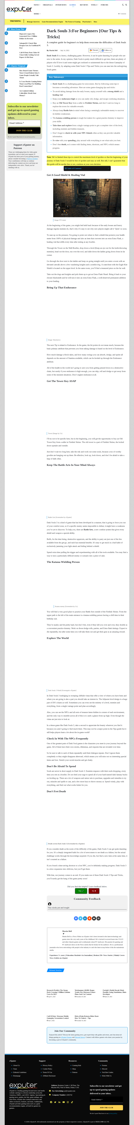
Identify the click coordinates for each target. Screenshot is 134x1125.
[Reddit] (89, 918)
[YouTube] (64, 1103)
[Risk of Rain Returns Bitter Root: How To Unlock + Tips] (87, 1007)
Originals (48, 5)
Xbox (95, 22)
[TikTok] (72, 1103)
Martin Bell (52, 50)
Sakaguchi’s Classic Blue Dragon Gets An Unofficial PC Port (30, 45)
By (48, 50)
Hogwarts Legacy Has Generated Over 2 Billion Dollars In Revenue (28, 36)
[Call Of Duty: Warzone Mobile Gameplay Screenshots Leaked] (59, 1007)
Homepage (16, 1077)
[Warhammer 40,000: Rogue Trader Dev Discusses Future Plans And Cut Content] (87, 981)
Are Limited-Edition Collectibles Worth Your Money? (27, 93)
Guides (72, 5)
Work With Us (106, 1077)
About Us (16, 1066)
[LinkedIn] (85, 918)
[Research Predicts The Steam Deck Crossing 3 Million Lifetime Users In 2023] (59, 981)
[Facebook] (76, 918)
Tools (94, 5)
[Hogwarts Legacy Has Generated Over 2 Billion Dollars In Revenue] (12, 37)
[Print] (98, 918)
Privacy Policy (47, 1066)
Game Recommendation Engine (52, 22)
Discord (104, 1070)
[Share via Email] (94, 918)
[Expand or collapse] (108, 168)
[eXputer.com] (19, 9)
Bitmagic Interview (33, 22)
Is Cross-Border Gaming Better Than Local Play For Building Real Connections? (30, 84)
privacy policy (31, 137)
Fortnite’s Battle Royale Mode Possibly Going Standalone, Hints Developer (114, 992)
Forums (104, 5)
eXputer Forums (66, 1038)
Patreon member (32, 159)
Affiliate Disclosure (49, 1077)
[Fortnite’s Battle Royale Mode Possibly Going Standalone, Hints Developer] (115, 981)
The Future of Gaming (72, 22)
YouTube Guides (107, 1073)
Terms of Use (47, 1073)
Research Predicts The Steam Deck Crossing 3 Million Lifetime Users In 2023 (58, 992)
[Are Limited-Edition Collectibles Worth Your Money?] (12, 94)
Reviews (84, 5)
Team (15, 1070)
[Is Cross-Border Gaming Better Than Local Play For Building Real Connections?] (12, 84)
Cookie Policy (47, 1070)
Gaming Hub (76, 1066)
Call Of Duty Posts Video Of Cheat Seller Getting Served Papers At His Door (29, 55)
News (36, 5)
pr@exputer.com (69, 1092)
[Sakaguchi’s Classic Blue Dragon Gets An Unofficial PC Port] (12, 46)
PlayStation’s (86, 22)
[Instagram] (68, 1103)
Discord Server (80, 1038)
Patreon (74, 1073)
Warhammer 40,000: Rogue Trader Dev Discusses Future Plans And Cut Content (85, 992)
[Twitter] (80, 918)
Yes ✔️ (81, 891)
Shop (74, 1070)
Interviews (60, 5)
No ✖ (94, 891)
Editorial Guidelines (19, 1073)
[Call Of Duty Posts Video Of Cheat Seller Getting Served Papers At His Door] (12, 55)
